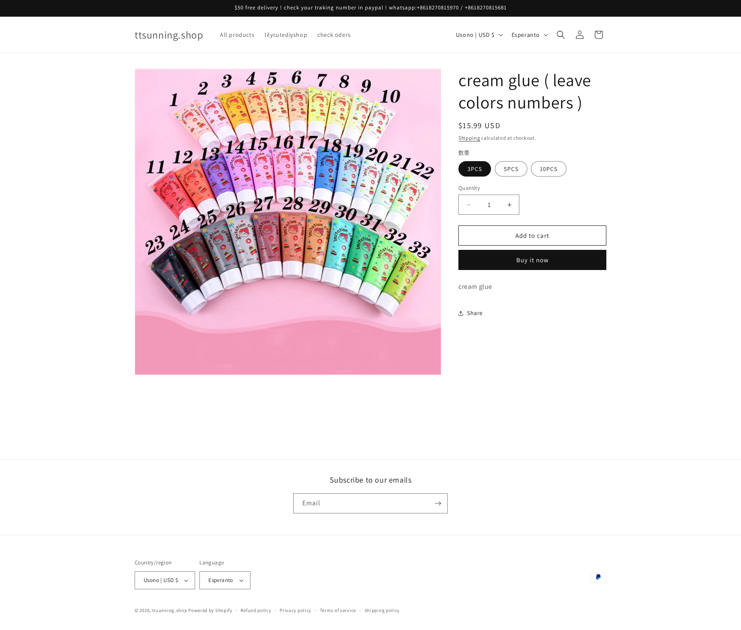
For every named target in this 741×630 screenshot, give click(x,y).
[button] (560, 34)
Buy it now (532, 260)
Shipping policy (382, 610)
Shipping (469, 138)
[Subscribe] (437, 503)
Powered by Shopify (210, 610)
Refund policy (256, 610)
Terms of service (338, 610)
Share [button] (475, 313)
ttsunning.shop (169, 610)
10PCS (548, 169)
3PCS (474, 169)
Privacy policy (295, 610)
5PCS (511, 169)
